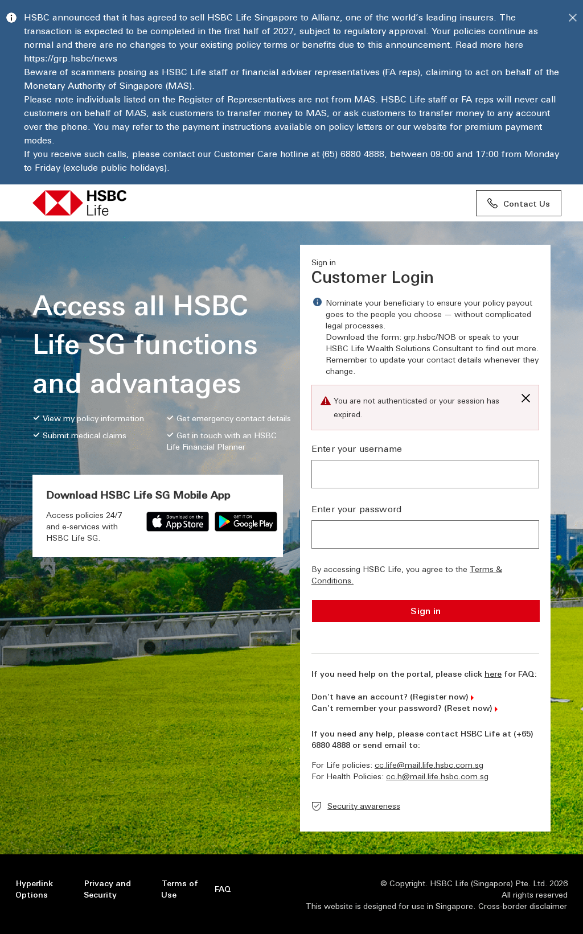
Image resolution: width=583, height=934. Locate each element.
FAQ (223, 888)
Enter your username (356, 448)
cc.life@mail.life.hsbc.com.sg (429, 764)
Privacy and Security (107, 888)
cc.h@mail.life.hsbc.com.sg (437, 776)
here (493, 673)
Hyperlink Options (34, 888)
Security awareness (363, 805)
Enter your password (356, 509)
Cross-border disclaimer (522, 905)
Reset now (468, 707)
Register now (439, 696)
